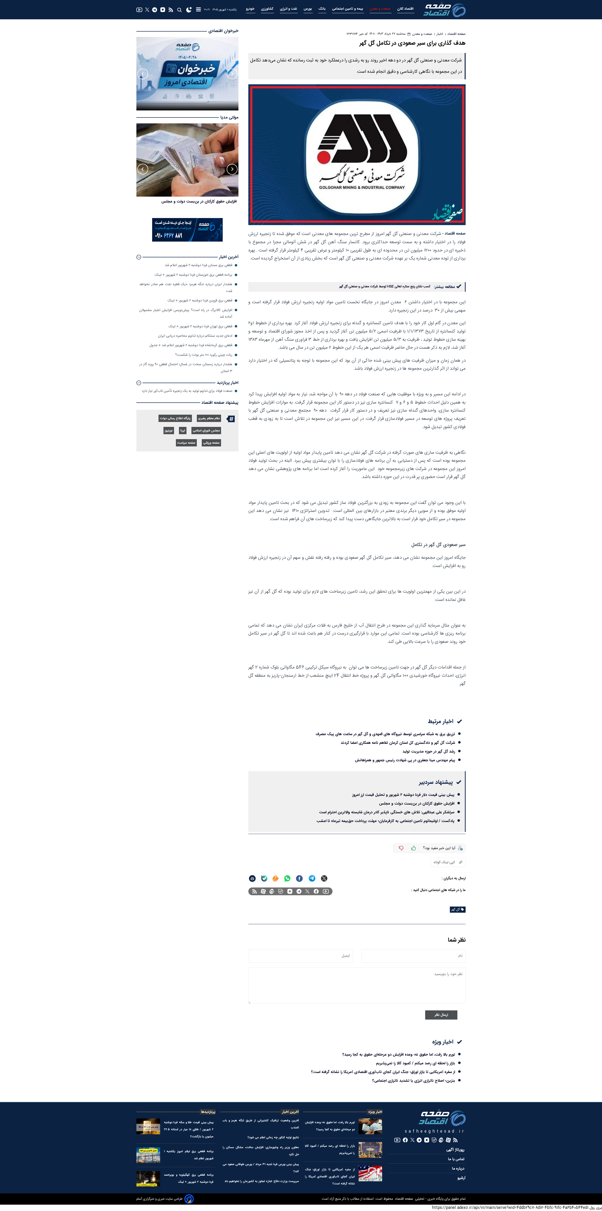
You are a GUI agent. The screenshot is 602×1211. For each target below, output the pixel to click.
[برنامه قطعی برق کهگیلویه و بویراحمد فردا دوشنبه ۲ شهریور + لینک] (148, 1179)
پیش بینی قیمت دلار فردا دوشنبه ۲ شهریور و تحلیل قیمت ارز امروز (403, 795)
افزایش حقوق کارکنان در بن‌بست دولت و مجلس (416, 803)
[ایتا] (275, 878)
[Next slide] (142, 74)
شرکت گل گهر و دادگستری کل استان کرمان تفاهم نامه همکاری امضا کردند (398, 743)
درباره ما (459, 1169)
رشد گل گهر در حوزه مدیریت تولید (429, 751)
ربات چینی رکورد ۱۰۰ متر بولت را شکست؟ (203, 355)
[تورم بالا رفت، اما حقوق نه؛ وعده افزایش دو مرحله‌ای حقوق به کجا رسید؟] (370, 1126)
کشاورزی (267, 9)
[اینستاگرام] (163, 9)
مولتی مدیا (229, 117)
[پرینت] (252, 879)
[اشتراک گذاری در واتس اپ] (287, 878)
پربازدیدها (208, 1112)
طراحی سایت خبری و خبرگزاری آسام (159, 1199)
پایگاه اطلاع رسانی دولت (175, 418)
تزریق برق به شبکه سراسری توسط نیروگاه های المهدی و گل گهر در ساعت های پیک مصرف (385, 734)
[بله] (264, 878)
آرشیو (461, 1178)
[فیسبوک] (316, 891)
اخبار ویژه (375, 1112)
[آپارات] (263, 891)
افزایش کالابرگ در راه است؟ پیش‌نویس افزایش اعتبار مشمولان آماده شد (185, 313)
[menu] (198, 10)
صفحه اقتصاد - (454, 234)
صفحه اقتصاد (403, 1199)
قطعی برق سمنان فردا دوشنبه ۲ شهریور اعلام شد (198, 265)
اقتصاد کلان (405, 9)
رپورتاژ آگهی (456, 1150)
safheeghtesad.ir (435, 1131)
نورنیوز (169, 430)
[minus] (401, 848)
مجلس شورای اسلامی (206, 430)
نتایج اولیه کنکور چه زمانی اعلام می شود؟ (273, 1137)
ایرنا (182, 430)
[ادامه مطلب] (138, 257)
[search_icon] (179, 10)
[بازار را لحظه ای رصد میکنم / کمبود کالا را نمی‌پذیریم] (370, 1150)
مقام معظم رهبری (209, 418)
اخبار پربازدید (227, 383)
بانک (322, 9)
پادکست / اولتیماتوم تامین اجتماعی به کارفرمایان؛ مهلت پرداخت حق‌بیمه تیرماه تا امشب (385, 821)
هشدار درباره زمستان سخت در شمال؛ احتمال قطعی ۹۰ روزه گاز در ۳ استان (185, 367)
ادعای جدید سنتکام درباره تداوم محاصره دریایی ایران (195, 336)
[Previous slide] (232, 74)
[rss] (170, 9)
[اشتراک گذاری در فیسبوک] (299, 879)
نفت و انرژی (289, 9)
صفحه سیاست (186, 443)
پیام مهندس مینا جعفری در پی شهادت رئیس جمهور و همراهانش (405, 760)
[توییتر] (147, 10)
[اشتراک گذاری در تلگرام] (312, 878)
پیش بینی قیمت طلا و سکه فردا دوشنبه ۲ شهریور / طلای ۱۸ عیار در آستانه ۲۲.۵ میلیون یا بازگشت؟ (189, 1129)
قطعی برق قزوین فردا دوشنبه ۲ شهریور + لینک (200, 301)
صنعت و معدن (381, 9)
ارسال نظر (441, 1015)
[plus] (413, 848)
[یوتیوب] (139, 10)
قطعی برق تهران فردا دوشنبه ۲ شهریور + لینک (200, 326)
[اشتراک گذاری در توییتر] (324, 878)
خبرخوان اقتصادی (223, 31)
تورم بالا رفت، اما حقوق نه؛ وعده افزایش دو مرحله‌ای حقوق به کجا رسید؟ (398, 1054)
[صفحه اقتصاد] (444, 9)
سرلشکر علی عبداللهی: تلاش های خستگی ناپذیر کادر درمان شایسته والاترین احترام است (386, 812)
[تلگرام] (154, 9)
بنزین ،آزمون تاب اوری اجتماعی (212, 201)
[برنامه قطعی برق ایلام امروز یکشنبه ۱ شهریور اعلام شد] (148, 1155)
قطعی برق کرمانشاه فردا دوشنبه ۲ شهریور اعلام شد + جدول (190, 345)
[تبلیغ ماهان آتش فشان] (187, 241)
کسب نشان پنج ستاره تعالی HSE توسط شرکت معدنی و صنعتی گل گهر (384, 286)
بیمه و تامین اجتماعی (348, 9)
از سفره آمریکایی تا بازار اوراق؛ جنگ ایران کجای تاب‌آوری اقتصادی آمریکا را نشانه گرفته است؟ (383, 1072)
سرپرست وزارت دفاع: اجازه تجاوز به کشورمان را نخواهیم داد (262, 1181)
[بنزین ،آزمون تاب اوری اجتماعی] (187, 160)
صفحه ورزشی (211, 443)
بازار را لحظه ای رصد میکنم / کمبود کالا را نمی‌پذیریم (415, 1063)
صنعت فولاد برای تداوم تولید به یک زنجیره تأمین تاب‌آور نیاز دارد (187, 391)
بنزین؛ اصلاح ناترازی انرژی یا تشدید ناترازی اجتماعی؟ (413, 1081)
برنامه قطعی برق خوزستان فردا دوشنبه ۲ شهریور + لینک (193, 275)
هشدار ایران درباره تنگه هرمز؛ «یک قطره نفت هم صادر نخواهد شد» (185, 287)
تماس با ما (457, 1159)
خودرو (250, 9)
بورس (308, 9)
